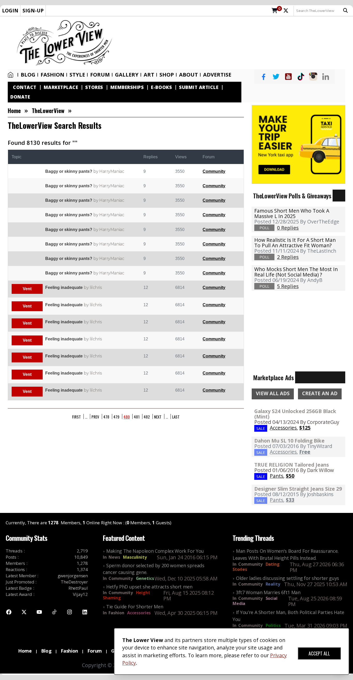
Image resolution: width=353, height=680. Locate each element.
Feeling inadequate (64, 287)
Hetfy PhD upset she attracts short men (149, 587)
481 (137, 416)
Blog (28, 74)
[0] (275, 10)
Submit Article (198, 87)
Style (77, 74)
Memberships (127, 87)
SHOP (166, 74)
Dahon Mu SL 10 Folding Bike (289, 440)
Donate (20, 97)
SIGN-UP (33, 10)
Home (12, 75)
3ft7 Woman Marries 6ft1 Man (268, 592)
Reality (273, 584)
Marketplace (61, 87)
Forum (100, 74)
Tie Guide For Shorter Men (134, 606)
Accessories (139, 613)
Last (176, 416)
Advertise (217, 74)
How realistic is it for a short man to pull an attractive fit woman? (295, 242)
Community (214, 171)
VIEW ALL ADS (273, 393)
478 (106, 416)
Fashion (52, 74)
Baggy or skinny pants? (68, 171)
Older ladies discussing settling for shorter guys (287, 578)
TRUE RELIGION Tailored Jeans (291, 464)
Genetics (145, 578)
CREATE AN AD (319, 393)
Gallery (127, 74)
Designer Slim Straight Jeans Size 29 (298, 488)
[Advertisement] (235, 43)
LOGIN (10, 10)
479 (116, 416)
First (76, 416)
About (188, 74)
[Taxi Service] (298, 144)
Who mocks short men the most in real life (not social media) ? (296, 272)
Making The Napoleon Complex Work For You (155, 551)
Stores (94, 87)
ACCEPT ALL (319, 653)
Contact (24, 87)
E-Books (161, 87)
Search (346, 11)
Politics (273, 625)
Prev (95, 416)
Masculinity (135, 557)
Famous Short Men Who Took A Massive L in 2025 (291, 213)
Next (158, 416)
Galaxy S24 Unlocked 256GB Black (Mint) (295, 414)
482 (147, 416)
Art (149, 74)
